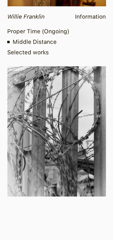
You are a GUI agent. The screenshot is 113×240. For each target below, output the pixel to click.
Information (90, 16)
